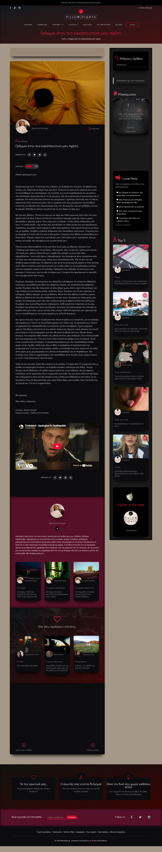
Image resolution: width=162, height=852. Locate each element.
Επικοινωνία (57, 832)
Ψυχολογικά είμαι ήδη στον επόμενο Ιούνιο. (128, 219)
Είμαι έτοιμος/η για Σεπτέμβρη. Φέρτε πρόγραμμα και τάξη (129, 201)
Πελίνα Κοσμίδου (88, 655)
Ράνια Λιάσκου (59, 655)
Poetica (20, 662)
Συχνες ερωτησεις (145, 8)
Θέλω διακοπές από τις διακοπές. (131, 207)
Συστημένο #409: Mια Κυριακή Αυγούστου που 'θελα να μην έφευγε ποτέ (27, 594)
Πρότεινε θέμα (69, 832)
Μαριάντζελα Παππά (32, 655)
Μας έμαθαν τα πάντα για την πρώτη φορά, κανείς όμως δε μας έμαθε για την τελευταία (57, 667)
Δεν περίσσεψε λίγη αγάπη (27, 665)
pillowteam (126, 270)
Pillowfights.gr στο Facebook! (130, 80)
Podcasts (87, 25)
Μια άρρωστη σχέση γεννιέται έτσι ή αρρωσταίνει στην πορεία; (57, 594)
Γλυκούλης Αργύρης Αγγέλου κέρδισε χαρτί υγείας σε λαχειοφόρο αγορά (129, 377)
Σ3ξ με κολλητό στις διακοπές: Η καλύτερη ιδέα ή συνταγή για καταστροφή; (130, 330)
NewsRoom (42, 25)
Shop (132, 25)
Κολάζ (118, 277)
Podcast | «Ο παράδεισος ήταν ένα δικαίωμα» (85, 666)
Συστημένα (22, 588)
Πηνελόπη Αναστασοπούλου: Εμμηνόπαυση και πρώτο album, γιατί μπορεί (128, 473)
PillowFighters (103, 25)
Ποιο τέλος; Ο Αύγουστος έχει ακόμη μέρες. (129, 212)
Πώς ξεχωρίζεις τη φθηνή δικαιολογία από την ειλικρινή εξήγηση (85, 594)
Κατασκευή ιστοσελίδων (80, 841)
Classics (72, 25)
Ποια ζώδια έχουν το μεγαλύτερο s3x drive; (128, 425)
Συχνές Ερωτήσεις (44, 832)
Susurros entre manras (55, 662)
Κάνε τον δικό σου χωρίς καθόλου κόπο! (128, 786)
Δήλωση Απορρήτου (117, 832)
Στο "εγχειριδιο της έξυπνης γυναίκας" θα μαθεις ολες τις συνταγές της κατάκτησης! (128, 792)
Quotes (118, 25)
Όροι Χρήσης (103, 832)
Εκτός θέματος (81, 662)
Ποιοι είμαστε (91, 832)
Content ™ (57, 25)
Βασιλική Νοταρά (40, 128)
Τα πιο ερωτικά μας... (33, 784)
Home (64, 39)
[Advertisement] (57, 714)
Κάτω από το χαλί (122, 325)
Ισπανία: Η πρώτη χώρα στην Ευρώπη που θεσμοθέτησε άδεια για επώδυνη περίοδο (130, 282)
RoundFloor (103, 841)
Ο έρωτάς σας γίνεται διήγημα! (81, 784)
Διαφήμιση (80, 832)
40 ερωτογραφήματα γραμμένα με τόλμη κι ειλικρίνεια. (33, 790)
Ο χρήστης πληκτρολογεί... (56, 588)
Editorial (28, 25)
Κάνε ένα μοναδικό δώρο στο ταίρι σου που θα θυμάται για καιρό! (80, 790)
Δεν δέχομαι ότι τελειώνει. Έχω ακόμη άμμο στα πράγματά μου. (130, 193)
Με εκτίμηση (23, 141)
